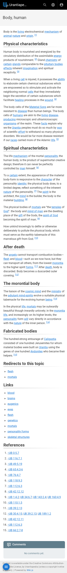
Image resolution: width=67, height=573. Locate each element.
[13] (55, 299)
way (59, 127)
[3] (18, 71)
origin (29, 35)
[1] (36, 35)
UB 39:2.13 (15, 508)
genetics (13, 420)
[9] (38, 219)
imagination (30, 68)
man (22, 168)
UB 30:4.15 (15, 513)
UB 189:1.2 (44, 513)
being (49, 299)
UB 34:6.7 (26, 497)
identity (22, 183)
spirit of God (50, 215)
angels (13, 254)
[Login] (61, 5)
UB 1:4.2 (14, 497)
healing (19, 100)
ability (61, 79)
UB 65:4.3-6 (16, 469)
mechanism (51, 31)
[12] (17, 274)
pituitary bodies (53, 64)
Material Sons (37, 107)
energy (58, 55)
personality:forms (18, 431)
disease (22, 111)
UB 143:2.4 (39, 497)
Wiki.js (30, 570)
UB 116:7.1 (15, 458)
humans (18, 115)
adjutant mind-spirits (20, 295)
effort (21, 131)
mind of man (35, 211)
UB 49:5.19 (15, 464)
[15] (15, 355)
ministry (56, 291)
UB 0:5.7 (14, 453)
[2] (36, 59)
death (48, 267)
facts (44, 123)
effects (7, 68)
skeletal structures (19, 437)
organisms (9, 123)
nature (16, 35)
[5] (57, 139)
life (53, 140)
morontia (57, 263)
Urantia (16, 127)
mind (23, 196)
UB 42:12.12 (16, 491)
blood (18, 259)
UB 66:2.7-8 (16, 530)
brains (11, 398)
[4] (55, 99)
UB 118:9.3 (15, 480)
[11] (36, 266)
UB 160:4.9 (54, 497)
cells (30, 91)
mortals (36, 207)
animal (7, 35)
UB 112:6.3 (15, 486)
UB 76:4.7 (15, 475)
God (5, 211)
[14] (48, 322)
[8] (26, 199)
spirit (45, 192)
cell (22, 79)
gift (20, 215)
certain (7, 64)
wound (49, 100)
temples (56, 207)
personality (51, 156)
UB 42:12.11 (16, 519)
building (19, 200)
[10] (36, 238)
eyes (10, 409)
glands (16, 64)
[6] (37, 167)
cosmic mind (33, 291)
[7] (35, 191)
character (46, 179)
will (26, 319)
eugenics (13, 404)
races (13, 140)
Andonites (36, 351)
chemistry (51, 60)
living (21, 31)
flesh (6, 259)
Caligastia (50, 339)
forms (29, 267)
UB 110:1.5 (15, 502)
